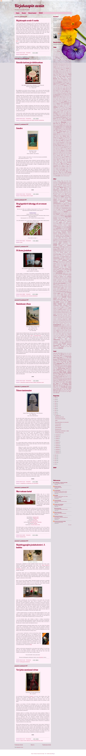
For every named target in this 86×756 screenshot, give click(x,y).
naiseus (57, 270)
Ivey (65, 83)
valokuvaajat (55, 335)
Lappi (68, 184)
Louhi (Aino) (65, 110)
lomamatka (54, 252)
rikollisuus (65, 294)
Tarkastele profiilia (61, 39)
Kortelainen (54, 100)
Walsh (62, 171)
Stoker (62, 154)
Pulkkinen (64, 136)
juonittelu (64, 221)
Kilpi (65, 94)
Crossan (57, 61)
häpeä (59, 215)
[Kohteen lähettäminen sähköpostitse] (33, 52)
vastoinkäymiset (60, 338)
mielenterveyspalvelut (68, 262)
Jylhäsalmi (59, 363)
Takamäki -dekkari (59, 388)
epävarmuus (69, 203)
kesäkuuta (57, 443)
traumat (69, 326)
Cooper (70, 60)
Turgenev (61, 162)
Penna (57, 133)
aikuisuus (67, 189)
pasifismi (54, 282)
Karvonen (63, 91)
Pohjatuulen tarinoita (62, 380)
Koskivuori (69, 367)
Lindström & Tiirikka (59, 109)
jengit (61, 220)
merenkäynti (59, 261)
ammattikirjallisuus (60, 192)
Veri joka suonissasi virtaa (35, 524)
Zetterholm (64, 174)
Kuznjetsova (57, 102)
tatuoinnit (66, 322)
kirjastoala (57, 235)
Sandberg (65, 147)
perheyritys (67, 283)
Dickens (70, 61)
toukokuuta (57, 445)
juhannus (66, 220)
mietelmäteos (58, 263)
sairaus (42, 740)
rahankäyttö (59, 292)
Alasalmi (58, 51)
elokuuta (57, 440)
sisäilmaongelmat (55, 309)
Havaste (60, 74)
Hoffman (62, 78)
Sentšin (57, 149)
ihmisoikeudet (59, 216)
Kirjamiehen (41, 657)
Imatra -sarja (63, 362)
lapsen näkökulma (56, 247)
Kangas (60, 90)
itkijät (62, 219)
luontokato (62, 254)
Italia (58, 184)
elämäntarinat (55, 202)
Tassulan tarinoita (59, 389)
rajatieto (65, 292)
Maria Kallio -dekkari (65, 372)
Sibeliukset (68, 186)
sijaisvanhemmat (58, 307)
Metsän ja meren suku (61, 373)
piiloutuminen (65, 285)
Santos (67, 147)
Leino (66, 107)
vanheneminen (55, 337)
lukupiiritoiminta (55, 253)
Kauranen (70, 92)
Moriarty (59, 120)
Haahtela (67, 70)
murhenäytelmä (69, 265)
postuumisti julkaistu (56, 289)
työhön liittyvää (66, 328)
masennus (54, 260)
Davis (65, 61)
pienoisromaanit (61, 285)
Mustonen (63, 122)
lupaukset (57, 255)
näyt (53, 274)
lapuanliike (62, 248)
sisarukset (58, 308)
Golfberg (70, 69)
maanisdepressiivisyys (68, 257)
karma (67, 226)
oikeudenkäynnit (55, 275)
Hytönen (70, 81)
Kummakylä (60, 368)
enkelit (63, 202)
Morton (68, 120)
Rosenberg (58, 142)
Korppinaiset (31, 696)
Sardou (54, 148)
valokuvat (58, 335)
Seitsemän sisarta (67, 384)
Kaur (67, 92)
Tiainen (59, 158)
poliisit (58, 287)
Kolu (64, 98)
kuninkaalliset (55, 243)
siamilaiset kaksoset (56, 306)
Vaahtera (67, 164)
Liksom (64, 108)
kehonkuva (60, 229)
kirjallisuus (61, 233)
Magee (64, 112)
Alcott (65, 51)
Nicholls (70, 124)
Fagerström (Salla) (68, 65)
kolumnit (70, 238)
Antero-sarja (66, 354)
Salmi (70, 146)
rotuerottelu (65, 298)
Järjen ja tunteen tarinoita (67, 363)
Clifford (63, 60)
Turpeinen (64, 162)
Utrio (62, 164)
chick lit (56, 196)
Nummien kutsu (56, 377)
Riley (62, 140)
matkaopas (59, 260)
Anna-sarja (62, 354)
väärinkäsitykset (55, 341)
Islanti (56, 184)
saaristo (42, 382)
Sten (54, 154)
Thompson (54, 158)
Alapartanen (55, 51)
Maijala (67, 112)
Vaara (70, 164)
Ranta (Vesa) (69, 138)
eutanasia (54, 208)
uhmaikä (54, 330)
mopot (70, 263)
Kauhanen (70, 91)
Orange (68, 130)
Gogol (65, 69)
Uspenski (59, 164)
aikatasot (59, 189)
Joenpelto (58, 86)
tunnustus (62, 327)
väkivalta (67, 340)
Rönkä (63, 145)
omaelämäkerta (69, 275)
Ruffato (70, 142)
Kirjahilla (56, 495)
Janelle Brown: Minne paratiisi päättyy (60, 501)
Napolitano (61, 124)
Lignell (62, 108)
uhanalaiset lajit (69, 329)
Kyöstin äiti (55, 103)
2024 (55, 401)
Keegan (59, 93)
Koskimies (60, 100)
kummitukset (65, 241)
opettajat (57, 277)
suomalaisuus (55, 316)
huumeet (54, 214)
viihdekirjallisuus (56, 339)
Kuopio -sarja (65, 368)
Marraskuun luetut (24, 491)
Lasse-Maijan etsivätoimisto (67, 369)
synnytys (64, 317)
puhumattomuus (69, 289)
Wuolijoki (70, 173)
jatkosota (58, 220)
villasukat (66, 339)
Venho (64, 167)
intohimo (70, 218)
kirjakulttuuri (69, 232)
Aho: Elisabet (64, 49)
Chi (56, 60)
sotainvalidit (55, 311)
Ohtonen (59, 129)
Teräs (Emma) (66, 157)
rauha (67, 293)
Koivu (70, 96)
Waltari (64, 171)
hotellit (59, 213)
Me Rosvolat (55, 373)
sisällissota (28, 195)
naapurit (65, 269)
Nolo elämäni (69, 376)
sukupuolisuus (65, 314)
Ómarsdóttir (67, 175)
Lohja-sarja (65, 370)
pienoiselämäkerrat (55, 285)
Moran (56, 120)
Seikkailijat (62, 384)
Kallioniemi (57, 90)
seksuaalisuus (69, 304)
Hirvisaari (55, 78)
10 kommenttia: (28, 240)
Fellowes (67, 66)
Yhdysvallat (69, 187)
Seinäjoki (65, 186)
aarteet (54, 188)
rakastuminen (39, 382)
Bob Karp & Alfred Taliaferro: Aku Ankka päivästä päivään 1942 (61, 497)
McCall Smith (66, 116)
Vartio (68, 166)
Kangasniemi (63, 90)
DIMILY (54, 357)
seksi (64, 304)
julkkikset (57, 221)
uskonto (58, 331)
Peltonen (64, 132)
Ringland (67, 140)
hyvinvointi (65, 214)
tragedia (62, 326)
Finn (56, 67)
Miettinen (60, 118)
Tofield (58, 159)
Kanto (66, 90)
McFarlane (58, 117)
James (59, 85)
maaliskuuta (58, 449)
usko (66, 330)
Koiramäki (59, 367)
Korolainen (63, 99)
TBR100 (41, 13)
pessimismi (57, 284)
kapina (63, 226)
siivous (70, 306)
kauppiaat (66, 228)
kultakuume (69, 240)
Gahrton (64, 68)
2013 (55, 460)
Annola (60, 52)
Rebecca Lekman (65, 382)
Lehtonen (59, 107)
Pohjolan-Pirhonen (64, 134)
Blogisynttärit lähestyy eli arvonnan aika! (62, 422)
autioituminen (55, 194)
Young (62, 174)
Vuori (58, 170)
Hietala (60, 76)
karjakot (65, 226)
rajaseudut (62, 292)
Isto (59, 83)
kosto (58, 239)
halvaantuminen (63, 209)
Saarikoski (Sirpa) (61, 146)
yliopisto (63, 345)
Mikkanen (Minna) (68, 118)
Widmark (65, 172)
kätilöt (61, 246)
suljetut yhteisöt (67, 315)
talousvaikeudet (69, 321)
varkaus (54, 338)
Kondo (54, 99)
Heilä (57, 75)
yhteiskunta (64, 343)
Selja (70, 148)
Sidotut (35, 519)
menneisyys (55, 261)
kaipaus (60, 223)
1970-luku (54, 180)
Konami (70, 98)
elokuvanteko (66, 197)
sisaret (67, 307)
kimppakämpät (58, 231)
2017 (55, 414)
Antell (63, 52)
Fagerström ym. (55, 66)
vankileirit (70, 337)
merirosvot (64, 261)
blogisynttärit (22, 54)
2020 (55, 408)
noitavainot (54, 271)
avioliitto (54, 195)
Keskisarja (56, 94)
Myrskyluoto (65, 375)
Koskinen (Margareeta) (68, 100)
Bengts (66, 56)
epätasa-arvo (65, 203)
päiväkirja (57, 291)
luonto (60, 254)
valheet (63, 333)
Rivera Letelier (55, 141)
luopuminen (69, 254)
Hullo (67, 361)
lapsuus (58, 248)
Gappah (70, 68)
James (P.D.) (62, 85)
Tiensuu (62, 158)
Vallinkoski (60, 166)
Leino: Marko (69, 107)
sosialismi (68, 310)
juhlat (68, 220)
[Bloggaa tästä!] (34, 52)
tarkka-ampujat (60, 322)
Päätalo (61, 137)
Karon (60, 91)
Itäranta (64, 83)
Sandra (19, 128)
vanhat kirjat (61, 336)
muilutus (62, 264)
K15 (53, 364)
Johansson (61, 86)
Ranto (60, 139)
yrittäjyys (54, 346)
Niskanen (64, 125)
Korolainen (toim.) (68, 99)
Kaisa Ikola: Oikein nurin (58, 505)
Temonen (67, 156)
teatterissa (57, 323)
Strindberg (54, 155)
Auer (67, 53)
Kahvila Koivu (57, 364)
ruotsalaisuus (67, 299)
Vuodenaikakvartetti (63, 391)
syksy (61, 317)
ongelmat (61, 276)
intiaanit (67, 218)
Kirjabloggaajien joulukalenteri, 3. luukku (62, 430)
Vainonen (60, 165)
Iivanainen (68, 82)
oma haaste (65, 275)
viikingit (62, 339)
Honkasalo (54, 79)
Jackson (54, 84)
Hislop (59, 78)
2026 (55, 397)
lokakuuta (57, 436)
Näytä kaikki (69, 524)
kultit (54, 241)
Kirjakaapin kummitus (58, 516)
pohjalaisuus (66, 286)
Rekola (60, 140)
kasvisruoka (54, 227)
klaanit (65, 236)
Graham (54, 70)
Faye (65, 66)
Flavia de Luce (55, 358)
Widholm (62, 172)
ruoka (61, 299)
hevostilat (60, 211)
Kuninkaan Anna (23, 304)
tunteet (65, 327)
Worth (67, 173)
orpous (56, 278)
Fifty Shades (69, 357)
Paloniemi (60, 131)
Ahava (54, 49)
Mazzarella (62, 116)
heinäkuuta (57, 442)
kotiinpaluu (62, 239)
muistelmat (65, 264)
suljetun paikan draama (61, 315)
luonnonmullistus (69, 253)
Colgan (68, 60)
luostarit (54, 255)
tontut (66, 324)
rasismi (62, 293)
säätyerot (61, 319)
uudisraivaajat (69, 331)
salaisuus (57, 301)
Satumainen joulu (35, 517)
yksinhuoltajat (60, 344)
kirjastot (61, 235)
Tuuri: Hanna (65, 163)
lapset (64, 247)
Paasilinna (57, 131)
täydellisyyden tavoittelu (60, 329)
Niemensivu (55, 125)
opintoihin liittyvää (61, 277)
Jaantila (68, 83)
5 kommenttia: (28, 52)
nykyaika (67, 273)
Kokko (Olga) (61, 98)
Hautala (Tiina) (55, 74)
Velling (62, 167)
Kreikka (61, 184)
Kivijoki (54, 96)
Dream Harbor (59, 357)
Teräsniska (70, 157)
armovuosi (59, 193)
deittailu (60, 196)
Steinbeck (70, 153)
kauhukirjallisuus (58, 228)
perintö (54, 284)
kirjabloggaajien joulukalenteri (25, 661)
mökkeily (63, 269)
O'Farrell (67, 128)
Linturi (70, 109)
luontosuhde (66, 254)
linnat (60, 251)
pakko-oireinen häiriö (68, 278)
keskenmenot (58, 230)
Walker (57, 171)
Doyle (54, 63)
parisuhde (69, 281)
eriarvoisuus (61, 204)
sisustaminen (65, 308)
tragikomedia (66, 326)
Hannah (61, 71)
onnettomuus (69, 276)
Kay (57, 93)
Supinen (65, 155)
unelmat (57, 330)
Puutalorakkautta (55, 382)
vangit (57, 336)
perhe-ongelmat (58, 283)
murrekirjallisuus (56, 267)
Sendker (54, 149)
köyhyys (63, 246)
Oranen (65, 130)
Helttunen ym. (67, 75)
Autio (63, 54)
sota (32, 483)
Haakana (70, 70)
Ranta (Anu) (66, 138)
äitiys (70, 346)
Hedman (66, 74)
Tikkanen (70, 158)
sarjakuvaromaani (56, 302)
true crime (56, 327)
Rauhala (63, 139)
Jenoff (56, 86)
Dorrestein (61, 62)
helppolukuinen (64, 210)
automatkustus (69, 194)
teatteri (54, 323)
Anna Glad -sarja (57, 354)
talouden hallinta (64, 321)
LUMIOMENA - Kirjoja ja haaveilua (60, 482)
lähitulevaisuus (67, 255)
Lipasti (54, 110)
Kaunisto (65, 92)
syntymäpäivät (67, 317)
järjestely (64, 222)
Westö (60, 172)
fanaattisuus (60, 208)
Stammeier (64, 153)
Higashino (54, 77)
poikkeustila (69, 286)
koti (59, 239)
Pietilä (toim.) (69, 133)
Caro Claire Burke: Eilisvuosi (59, 483)
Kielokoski (61, 366)
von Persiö (61, 175)
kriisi (58, 240)
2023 (55, 403)
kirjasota (54, 235)
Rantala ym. (57, 139)
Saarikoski (57, 146)
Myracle (68, 122)
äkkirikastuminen (55, 348)
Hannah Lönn (69, 358)
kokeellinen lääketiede (68, 237)
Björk (58, 57)
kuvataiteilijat (60, 245)
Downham (70, 62)
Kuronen (54, 102)
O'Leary (70, 128)
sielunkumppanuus (62, 306)
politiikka (62, 287)
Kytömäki (64, 102)
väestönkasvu (63, 340)
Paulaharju (54, 132)
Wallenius (59, 171)
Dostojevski (66, 62)
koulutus (56, 240)
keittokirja (69, 229)
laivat (67, 246)
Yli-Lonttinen (55, 174)
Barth (56, 56)
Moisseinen (62, 119)
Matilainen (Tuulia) (68, 115)
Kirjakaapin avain (29, 5)
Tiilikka (65, 158)
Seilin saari (62, 186)
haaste (59, 209)
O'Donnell (64, 128)
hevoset (58, 211)
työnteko (70, 328)
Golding (67, 69)
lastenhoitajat (69, 248)
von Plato (64, 175)
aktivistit (70, 189)
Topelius (70, 159)
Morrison (65, 120)
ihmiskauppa (55, 216)
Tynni (70, 163)
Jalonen (70, 84)
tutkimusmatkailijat (68, 327)
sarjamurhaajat (62, 302)
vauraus (66, 338)
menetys (31, 740)
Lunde (68, 111)
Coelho (66, 60)
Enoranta (54, 65)
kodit (57, 237)
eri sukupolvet (57, 204)
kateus (65, 227)
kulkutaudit (66, 240)
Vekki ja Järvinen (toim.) (57, 167)
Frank (54, 68)
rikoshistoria (69, 294)
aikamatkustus (55, 189)
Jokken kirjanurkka (58, 512)
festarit (54, 209)
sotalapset (66, 311)
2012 (55, 462)
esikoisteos (67, 205)
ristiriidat (65, 295)
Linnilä (68, 109)
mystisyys (54, 269)
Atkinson (65, 53)
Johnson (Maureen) (68, 86)
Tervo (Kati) (60, 157)
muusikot (63, 268)
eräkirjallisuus (62, 205)
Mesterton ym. (55, 118)
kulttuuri (57, 241)
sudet (66, 313)
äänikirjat (60, 348)
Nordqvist (60, 126)
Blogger (53, 753)
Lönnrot (59, 112)
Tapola (64, 156)
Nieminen (60, 125)
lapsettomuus (66, 247)
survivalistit (65, 316)
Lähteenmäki (55, 112)
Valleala (57, 166)
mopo (68, 263)
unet (60, 330)
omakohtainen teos (56, 276)
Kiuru (65, 95)
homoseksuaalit (55, 213)
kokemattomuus (55, 238)
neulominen (67, 270)
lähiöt (70, 255)
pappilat (60, 281)
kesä (67, 230)
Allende (67, 51)
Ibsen (63, 82)
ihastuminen (69, 215)
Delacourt (67, 61)
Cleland (61, 60)
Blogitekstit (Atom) (20, 747)
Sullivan (62, 155)
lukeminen (61, 252)
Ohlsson (56, 129)
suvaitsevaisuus (55, 317)
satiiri (65, 302)
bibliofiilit (59, 195)
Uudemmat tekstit (19, 744)
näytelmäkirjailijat (59, 274)
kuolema (25, 740)
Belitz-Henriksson (59, 56)
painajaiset (59, 278)
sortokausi (58, 310)
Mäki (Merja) (61, 123)
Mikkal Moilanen (55, 374)
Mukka (54, 122)
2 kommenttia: (28, 294)
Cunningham (60, 61)
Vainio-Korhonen (55, 165)
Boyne (61, 58)
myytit (60, 269)
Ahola (70, 49)
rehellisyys (58, 294)
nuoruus (64, 273)
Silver (67, 150)
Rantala (54, 139)
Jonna (60, 33)
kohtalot (60, 237)
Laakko (70, 103)
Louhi (62, 110)
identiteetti (62, 215)
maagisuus (69, 256)
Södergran (54, 156)
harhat (66, 209)
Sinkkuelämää (61, 385)
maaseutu (60, 259)
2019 (55, 410)
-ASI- (46, 753)
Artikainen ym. (62, 53)
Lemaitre (54, 108)
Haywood (63, 74)
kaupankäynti (63, 228)
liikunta (58, 251)
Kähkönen (58, 103)
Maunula (58, 116)
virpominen (69, 339)
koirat (63, 237)
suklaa (70, 313)
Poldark (54, 381)
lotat (58, 252)
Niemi (58, 125)
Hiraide (70, 77)
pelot (68, 282)
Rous (65, 142)
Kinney (54, 95)
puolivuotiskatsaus (58, 290)
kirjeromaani (67, 235)
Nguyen (68, 124)
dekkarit (62, 196)
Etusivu (17, 13)
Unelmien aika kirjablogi (58, 504)
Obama (54, 129)
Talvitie (57, 156)
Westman (54, 172)
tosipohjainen (55, 326)
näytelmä (56, 274)
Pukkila (61, 136)
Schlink (69, 148)
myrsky (70, 268)
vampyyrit (54, 336)
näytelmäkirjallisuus (65, 274)
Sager (67, 146)
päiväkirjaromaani (62, 291)
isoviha (60, 219)
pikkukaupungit (55, 286)
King (70, 94)
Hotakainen (65, 79)
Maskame (58, 115)
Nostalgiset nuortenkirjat (56, 186)
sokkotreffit (54, 310)
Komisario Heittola (64, 367)
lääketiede (28, 740)
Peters (66, 133)
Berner (70, 56)
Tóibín (54, 164)
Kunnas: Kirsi (69, 101)
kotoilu (70, 239)
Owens (54, 131)
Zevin (67, 174)
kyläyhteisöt (69, 245)
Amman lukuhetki (57, 500)
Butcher (57, 59)
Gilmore (62, 69)
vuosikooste (59, 340)
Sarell (56, 148)
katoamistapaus (68, 227)
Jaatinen (70, 83)
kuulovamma (67, 244)
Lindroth (54, 109)
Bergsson (68, 56)
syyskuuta (57, 438)
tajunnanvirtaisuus (55, 321)
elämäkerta (55, 200)
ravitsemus (54, 294)
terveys (68, 323)
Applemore (69, 354)
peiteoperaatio (60, 282)
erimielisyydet (68, 204)
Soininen (57, 153)
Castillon (70, 59)
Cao (62, 59)
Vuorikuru (67, 170)
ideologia (65, 215)
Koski (57, 100)
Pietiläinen (54, 134)
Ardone (65, 52)
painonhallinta (63, 278)
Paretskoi (64, 131)
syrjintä (70, 317)
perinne (70, 283)
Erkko (59, 65)
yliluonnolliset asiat (57, 345)
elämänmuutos (62, 201)
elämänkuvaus (69, 200)
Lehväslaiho (63, 107)
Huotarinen (54, 81)
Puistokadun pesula (59, 381)
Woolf (65, 173)
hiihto (63, 211)
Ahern (56, 49)
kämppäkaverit (55, 246)
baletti (57, 195)
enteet (70, 202)
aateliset (58, 188)
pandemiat (54, 281)
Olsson (60, 130)
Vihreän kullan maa (63, 390)
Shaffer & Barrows (68, 149)
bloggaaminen (63, 195)
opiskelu (70, 277)
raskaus (65, 293)
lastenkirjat (55, 250)
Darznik (63, 61)
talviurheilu (56, 322)
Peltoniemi (54, 133)
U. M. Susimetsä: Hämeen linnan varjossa (61, 509)
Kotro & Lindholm (58, 101)
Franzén (58, 68)
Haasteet (24, 13)
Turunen (54, 163)
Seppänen (62, 149)
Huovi (58, 81)
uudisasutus (65, 331)
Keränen (67, 93)
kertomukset (55, 230)
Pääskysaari (58, 137)
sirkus (65, 307)
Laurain (58, 106)
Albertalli (62, 51)
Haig (57, 71)
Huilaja (70, 79)
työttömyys (54, 329)
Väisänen (70, 170)
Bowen (59, 58)
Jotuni (59, 87)
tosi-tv (70, 324)
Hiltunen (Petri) (65, 77)
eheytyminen (58, 197)
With (56, 173)
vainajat (70, 332)
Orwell (70, 130)
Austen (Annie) (60, 54)
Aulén (54, 54)
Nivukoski (67, 125)
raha (57, 292)
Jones (56, 87)
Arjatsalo (70, 52)
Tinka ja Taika (66, 389)
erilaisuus (64, 204)
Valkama (54, 166)
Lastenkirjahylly (57, 490)
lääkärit (61, 256)
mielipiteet (54, 263)
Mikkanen (63, 118)
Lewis (59, 108)
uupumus (54, 332)
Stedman (67, 153)
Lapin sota (64, 184)
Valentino (70, 165)
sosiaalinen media (63, 310)
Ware (67, 171)
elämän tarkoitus (59, 200)
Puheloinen (57, 136)
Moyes (70, 120)
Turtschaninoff (69, 162)
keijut (63, 229)
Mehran (61, 117)
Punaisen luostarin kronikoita (66, 381)
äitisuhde (68, 346)
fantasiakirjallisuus (65, 208)
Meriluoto (64, 117)
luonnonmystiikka (55, 254)
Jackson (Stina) (58, 84)
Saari (68, 145)
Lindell (67, 108)
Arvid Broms (66, 180)
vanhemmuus (69, 336)
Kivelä (67, 95)
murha (65, 265)
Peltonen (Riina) (68, 132)
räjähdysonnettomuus (56, 300)
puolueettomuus (64, 290)
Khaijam (62, 94)
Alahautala (70, 50)
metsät (70, 261)
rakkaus (58, 293)
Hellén (64, 75)
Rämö (56, 145)
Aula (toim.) (69, 53)
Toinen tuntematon (24, 390)
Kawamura (54, 93)
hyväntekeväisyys (55, 215)
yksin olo (55, 344)
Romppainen (59, 141)
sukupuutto (69, 314)
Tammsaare (60, 156)
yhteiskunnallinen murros (57, 343)
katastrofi (62, 227)
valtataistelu (69, 335)
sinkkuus (62, 307)
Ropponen (54, 142)
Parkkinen (67, 131)
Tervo (57, 157)
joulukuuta (57, 415)
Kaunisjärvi (58, 366)
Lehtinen (61, 106)
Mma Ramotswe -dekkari (67, 374)
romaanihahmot (55, 297)
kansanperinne (55, 226)
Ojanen (65, 129)
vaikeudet (67, 332)
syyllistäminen (59, 318)
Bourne (56, 58)
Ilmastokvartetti (59, 362)
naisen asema (69, 269)
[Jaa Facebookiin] (36, 52)
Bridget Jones (56, 356)
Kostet (54, 101)
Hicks (57, 76)
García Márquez (55, 69)
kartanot (70, 226)
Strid (70, 154)
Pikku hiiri (69, 379)
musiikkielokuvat (55, 268)
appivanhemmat (69, 192)
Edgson (56, 63)
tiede (70, 323)
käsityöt (59, 246)
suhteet (68, 313)
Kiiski (64, 94)
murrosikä (61, 267)
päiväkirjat (67, 291)
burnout (70, 195)
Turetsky (57, 162)
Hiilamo (58, 77)
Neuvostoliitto (69, 185)
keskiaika (65, 230)
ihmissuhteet (68, 216)
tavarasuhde (69, 322)
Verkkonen (66, 167)
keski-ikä (62, 230)
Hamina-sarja (65, 358)
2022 (55, 404)
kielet (54, 231)
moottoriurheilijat (64, 263)
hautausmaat (55, 210)
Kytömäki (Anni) (68, 102)
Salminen (54, 147)
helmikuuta (57, 451)
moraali (54, 264)
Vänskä (54, 171)
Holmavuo (65, 78)
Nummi (54, 128)
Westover (57, 172)
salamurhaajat (62, 301)
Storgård (65, 154)
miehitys (57, 262)
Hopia (57, 79)
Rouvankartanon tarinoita (66, 383)
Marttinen (54, 115)
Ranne (58, 138)
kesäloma (69, 230)
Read (65, 139)
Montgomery (69, 119)
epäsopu (62, 203)
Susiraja (54, 387)
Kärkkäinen (62, 103)
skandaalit (67, 309)
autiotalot (59, 194)
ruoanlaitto (58, 299)
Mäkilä (64, 123)
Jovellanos (64, 87)
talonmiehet (60, 321)
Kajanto (64, 89)
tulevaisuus (59, 327)
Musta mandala (60, 375)
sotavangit (54, 313)
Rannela (60, 138)
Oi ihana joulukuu (23, 250)
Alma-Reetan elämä (66, 353)
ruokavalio (64, 299)
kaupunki (69, 228)
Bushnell (54, 59)
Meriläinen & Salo (68, 117)
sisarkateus (69, 307)
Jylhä (68, 87)
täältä (31, 644)
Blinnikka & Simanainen (63, 57)
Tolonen (67, 159)
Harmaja (70, 71)
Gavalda (59, 69)
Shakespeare (55, 150)
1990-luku (58, 180)
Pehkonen (59, 132)
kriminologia (61, 240)
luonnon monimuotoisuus (62, 253)
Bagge (68, 54)
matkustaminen (64, 260)
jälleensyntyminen (55, 222)
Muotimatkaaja (55, 375)
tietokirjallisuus (41, 120)
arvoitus (63, 193)
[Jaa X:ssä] (35, 52)
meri (62, 261)
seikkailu (54, 304)
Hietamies (64, 76)
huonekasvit (69, 213)
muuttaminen (67, 268)
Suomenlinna (57, 187)
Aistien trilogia (60, 353)
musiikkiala (69, 267)
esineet (70, 205)
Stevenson (56, 154)
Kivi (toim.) (69, 95)
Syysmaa (54, 388)
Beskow (54, 57)
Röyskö (66, 145)
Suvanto (68, 155)
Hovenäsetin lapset (59, 361)
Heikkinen (54, 75)
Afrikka (62, 180)
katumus (54, 228)
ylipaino (67, 345)
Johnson (64, 86)
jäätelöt (70, 222)
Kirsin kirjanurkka (57, 508)
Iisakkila (65, 82)
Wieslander (69, 172)
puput (67, 290)
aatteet (62, 188)
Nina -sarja (65, 376)
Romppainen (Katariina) (65, 141)
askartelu (27, 120)
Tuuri (62, 163)
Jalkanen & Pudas (66, 84)
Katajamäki (54, 366)
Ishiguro (54, 83)
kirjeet (63, 235)
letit (56, 251)
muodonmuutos (58, 265)
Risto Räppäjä (56, 383)
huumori (57, 214)
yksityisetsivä (69, 344)
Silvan (65, 150)
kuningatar (69, 241)
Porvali (70, 134)
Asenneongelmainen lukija (58, 522)
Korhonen (60, 99)
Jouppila (61, 87)
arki (54, 193)
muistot (54, 265)
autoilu (66, 194)
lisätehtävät (67, 251)
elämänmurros (55, 201)
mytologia (57, 269)
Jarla (53, 86)
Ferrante (70, 66)
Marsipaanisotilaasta (37, 335)
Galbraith (67, 68)
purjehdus (70, 290)
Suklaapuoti (69, 385)
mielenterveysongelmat (62, 262)
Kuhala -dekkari (55, 368)
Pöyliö (64, 137)
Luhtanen (70, 110)
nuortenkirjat (59, 273)
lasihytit (66, 248)
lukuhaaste (66, 252)
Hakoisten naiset (60, 358)
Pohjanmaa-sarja (55, 380)
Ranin (56, 138)
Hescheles (54, 76)
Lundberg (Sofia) (63, 111)
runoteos (55, 299)
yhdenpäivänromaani (68, 341)
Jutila (67, 87)
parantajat (63, 281)
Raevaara (38, 740)
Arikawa (67, 52)
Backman (65, 54)
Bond (70, 57)
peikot (57, 282)
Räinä (54, 145)
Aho (57, 49)
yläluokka (70, 345)
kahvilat (58, 223)
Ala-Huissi (66, 50)
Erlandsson (62, 65)
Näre (62, 128)
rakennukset (55, 293)
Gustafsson (63, 70)
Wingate (54, 173)
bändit (54, 196)
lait (65, 246)
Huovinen (60, 81)
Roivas (60, 383)
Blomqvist (68, 57)
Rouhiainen (62, 142)
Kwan (60, 102)
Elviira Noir (65, 357)
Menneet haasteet (32, 13)
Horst (59, 79)
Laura (54, 370)
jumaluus (61, 221)
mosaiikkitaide (58, 264)
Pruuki (54, 136)
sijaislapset (54, 307)
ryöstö (70, 299)
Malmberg (70, 112)
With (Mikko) (60, 173)
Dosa (64, 62)
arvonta (21, 242)
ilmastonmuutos (60, 218)
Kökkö (65, 103)
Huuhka (67, 81)
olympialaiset (60, 275)
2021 (55, 406)
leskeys (54, 251)
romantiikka (64, 297)
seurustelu (69, 305)
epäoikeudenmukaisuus (57, 203)
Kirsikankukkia (55, 367)
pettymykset (69, 284)
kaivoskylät (63, 223)
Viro (67, 187)
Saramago (70, 147)
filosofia (57, 209)
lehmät (63, 249)
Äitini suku (57, 392)
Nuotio (57, 128)
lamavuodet (69, 246)
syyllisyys (70, 318)
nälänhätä (70, 273)
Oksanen (67, 129)
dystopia (69, 196)
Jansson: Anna (69, 85)
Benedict (63, 56)
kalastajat (27, 382)
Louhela (60, 110)
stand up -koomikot (63, 313)
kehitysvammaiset (56, 229)
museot (66, 267)
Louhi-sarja (69, 370)
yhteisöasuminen (69, 343)
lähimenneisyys (62, 255)
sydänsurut (59, 317)
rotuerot (62, 298)
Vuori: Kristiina (62, 170)
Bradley (64, 58)
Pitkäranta (60, 134)
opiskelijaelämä (66, 277)
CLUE (64, 356)
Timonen (54, 159)
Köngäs (24, 195)
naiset (54, 270)
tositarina (60, 326)
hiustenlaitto (69, 211)
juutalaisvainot (69, 221)
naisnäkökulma (23, 483)
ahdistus (70, 188)
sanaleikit (66, 301)
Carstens (67, 59)
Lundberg (34, 382)
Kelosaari (64, 93)
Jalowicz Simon (55, 85)
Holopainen (69, 78)
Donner (59, 62)
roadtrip (68, 295)
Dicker (54, 62)
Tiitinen (67, 158)
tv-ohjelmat (58, 328)
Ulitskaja (56, 164)
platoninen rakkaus (61, 286)
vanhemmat (64, 336)
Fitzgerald (58, 67)
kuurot (70, 244)
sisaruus (61, 308)
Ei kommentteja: (28, 118)
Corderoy (54, 61)
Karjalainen (57, 91)
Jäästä (32, 335)
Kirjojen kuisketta (57, 486)
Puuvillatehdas (60, 382)
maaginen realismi (65, 256)
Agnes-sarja (55, 353)
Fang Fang (60, 66)
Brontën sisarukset (68, 58)
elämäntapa (69, 201)
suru (63, 316)
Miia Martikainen (68, 373)
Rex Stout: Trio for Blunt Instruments (60, 513)
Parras (70, 131)
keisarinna (66, 229)
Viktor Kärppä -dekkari (56, 391)
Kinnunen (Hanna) (61, 95)
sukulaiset (54, 314)
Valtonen (63, 166)
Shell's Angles (55, 385)
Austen (56, 54)
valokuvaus (66, 335)
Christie (58, 60)
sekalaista (26, 54)
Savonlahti (65, 148)
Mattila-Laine (55, 116)
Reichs (67, 139)
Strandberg (68, 154)
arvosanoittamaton (23, 120)
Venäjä (65, 187)
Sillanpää (62, 150)
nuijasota (65, 271)
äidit (65, 346)
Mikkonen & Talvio (56, 119)
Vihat (60, 390)
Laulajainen (55, 106)
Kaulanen (62, 92)
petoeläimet (61, 284)
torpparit (31, 195)
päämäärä (70, 291)
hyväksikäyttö (69, 214)
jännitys (22, 740)
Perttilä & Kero (63, 133)
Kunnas (65, 101)
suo (70, 315)
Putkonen (68, 136)
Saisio (69, 146)
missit (61, 263)
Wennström (69, 171)
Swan (70, 155)
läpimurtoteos (55, 256)
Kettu (59, 94)
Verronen (70, 167)
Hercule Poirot (66, 359)
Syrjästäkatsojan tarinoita (66, 387)
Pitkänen (58, 134)
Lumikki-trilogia (56, 372)
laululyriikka (59, 249)
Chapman (54, 60)
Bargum (54, 56)
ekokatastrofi (62, 197)
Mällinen (70, 123)
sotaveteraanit (58, 313)
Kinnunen (57, 95)
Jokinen (54, 87)
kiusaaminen (62, 236)
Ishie (70, 82)
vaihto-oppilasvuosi (59, 332)
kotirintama (65, 239)
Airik (63, 50)
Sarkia (61, 148)
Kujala (63, 101)
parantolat (66, 281)
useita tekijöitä (35, 483)
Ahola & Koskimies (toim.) (57, 50)
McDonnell (54, 117)
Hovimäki (64, 361)
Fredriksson (61, 68)
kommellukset (55, 239)
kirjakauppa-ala (64, 232)
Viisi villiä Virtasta (68, 390)
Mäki (57, 123)
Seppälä (33, 120)
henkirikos (55, 211)
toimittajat (63, 324)
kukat (64, 240)
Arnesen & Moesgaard (56, 53)
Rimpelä (65, 140)
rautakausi (69, 293)
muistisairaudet (69, 264)
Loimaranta (30, 295)
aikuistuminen (23, 382)
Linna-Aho (65, 109)
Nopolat (57, 127)
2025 (55, 399)
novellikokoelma (28, 483)
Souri (60, 153)
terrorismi (65, 323)
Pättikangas (55, 137)
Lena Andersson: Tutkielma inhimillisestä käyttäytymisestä (61, 518)
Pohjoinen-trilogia (68, 380)
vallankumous (69, 333)
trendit (54, 327)
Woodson (63, 173)
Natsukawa (64, 124)
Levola (57, 108)
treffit (70, 326)
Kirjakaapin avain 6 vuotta (27, 20)
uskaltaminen (63, 330)
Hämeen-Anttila (55, 82)
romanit (60, 297)
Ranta (63, 138)
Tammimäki (64, 388)
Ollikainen (57, 130)
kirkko (57, 236)
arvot (68, 193)
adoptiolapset (66, 188)
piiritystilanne (69, 285)
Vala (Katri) (66, 165)
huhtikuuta (57, 447)
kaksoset (67, 223)
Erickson (57, 65)
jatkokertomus (55, 220)
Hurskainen (64, 81)
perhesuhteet (63, 283)
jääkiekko (67, 222)
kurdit (70, 243)
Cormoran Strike (68, 356)
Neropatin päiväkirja (59, 376)
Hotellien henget (35, 520)
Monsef (66, 119)
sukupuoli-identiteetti (60, 314)
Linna (63, 109)
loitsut (70, 251)
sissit (63, 308)
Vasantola (70, 166)
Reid (69, 139)
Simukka (69, 150)
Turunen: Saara (58, 163)
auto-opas (62, 194)
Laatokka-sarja (59, 369)
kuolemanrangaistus (65, 243)
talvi (54, 322)
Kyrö (62, 102)
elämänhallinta (64, 200)
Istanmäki (57, 83)
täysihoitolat (65, 329)
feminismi (69, 208)
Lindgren (69, 108)
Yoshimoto (58, 174)
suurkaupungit (69, 316)
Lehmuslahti (57, 370)
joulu (30, 120)
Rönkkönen (60, 145)
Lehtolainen (55, 107)
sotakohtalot (63, 311)
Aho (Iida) (60, 49)
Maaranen (62, 112)
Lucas (68, 110)
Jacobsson (62, 84)
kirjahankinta (55, 232)
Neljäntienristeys (36, 518)
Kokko (57, 98)
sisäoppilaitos (64, 309)
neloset (64, 270)
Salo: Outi (59, 147)
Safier (65, 146)
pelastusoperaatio (64, 282)
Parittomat (35, 523)
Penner (60, 133)
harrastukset (69, 209)
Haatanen (54, 71)
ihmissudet (62, 216)
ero (70, 204)
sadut (68, 300)
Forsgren (70, 67)
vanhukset (59, 337)
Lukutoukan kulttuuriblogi (62, 185)
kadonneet (54, 223)
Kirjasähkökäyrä (19, 569)
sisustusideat (37, 120)
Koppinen (57, 99)
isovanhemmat (55, 219)
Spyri (61, 153)
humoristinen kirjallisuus (64, 213)
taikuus (64, 319)
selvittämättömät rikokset (57, 305)
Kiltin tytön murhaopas (67, 366)
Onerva (63, 130)
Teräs (63, 157)
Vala (63, 165)
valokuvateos (62, 335)
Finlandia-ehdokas (63, 183)
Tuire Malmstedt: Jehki (58, 487)
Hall (58, 71)
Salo (56, 147)
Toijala (61, 159)
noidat (70, 270)
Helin (61, 75)
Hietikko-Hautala (68, 76)
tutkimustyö (54, 328)
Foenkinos (61, 67)
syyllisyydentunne (64, 318)
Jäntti (70, 87)
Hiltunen (61, 77)
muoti (62, 265)
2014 (55, 458)
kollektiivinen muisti (61, 238)
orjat (53, 278)
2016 (55, 455)
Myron (70, 122)
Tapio (62, 156)
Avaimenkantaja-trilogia (66, 355)
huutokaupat (61, 214)
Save (63, 148)
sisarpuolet (54, 308)
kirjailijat (59, 232)
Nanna (68, 375)
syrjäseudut (54, 318)
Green (57, 70)
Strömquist (58, 155)
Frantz (56, 68)
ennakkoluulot (67, 202)
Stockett (60, 154)
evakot (57, 208)
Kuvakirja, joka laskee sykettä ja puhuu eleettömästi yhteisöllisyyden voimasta (60, 492)
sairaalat (70, 300)
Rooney (70, 141)
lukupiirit (70, 252)
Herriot (70, 75)
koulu (54, 240)
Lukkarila (54, 111)
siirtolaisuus (67, 306)
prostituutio (61, 289)
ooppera (54, 277)
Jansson (65, 85)
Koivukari (54, 98)
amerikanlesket (55, 192)
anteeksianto (65, 192)
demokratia (66, 196)
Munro (57, 122)
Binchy (57, 57)
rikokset (62, 294)
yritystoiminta (58, 346)
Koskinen (63, 100)
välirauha (70, 340)
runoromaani (69, 298)
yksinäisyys (64, 344)
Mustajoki (59, 122)
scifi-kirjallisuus (69, 302)
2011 (55, 464)
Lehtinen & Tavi (66, 106)
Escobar (65, 65)
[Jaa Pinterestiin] (37, 52)
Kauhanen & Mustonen (56, 92)
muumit (60, 268)
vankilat (67, 337)
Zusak (69, 174)
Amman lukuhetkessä (45, 565)
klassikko (68, 236)
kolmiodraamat (66, 238)
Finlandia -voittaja (61, 181)
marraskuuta (58, 434)
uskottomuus (61, 331)
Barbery (70, 54)
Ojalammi (62, 129)
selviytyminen (65, 305)
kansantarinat (60, 226)
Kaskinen (66, 91)
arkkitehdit (56, 193)
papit (57, 281)
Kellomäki (61, 93)
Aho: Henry (67, 49)
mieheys (54, 262)
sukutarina (55, 315)
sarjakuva (69, 301)
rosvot (59, 298)
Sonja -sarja (65, 385)
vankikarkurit (63, 337)
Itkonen (61, 83)
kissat (59, 236)
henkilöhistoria (68, 210)
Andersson (57, 52)
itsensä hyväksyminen (68, 219)
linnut (65, 251)
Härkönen (60, 82)
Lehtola (70, 106)
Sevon (64, 149)
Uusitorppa (64, 164)
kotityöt (68, 239)
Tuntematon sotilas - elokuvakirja (36, 522)
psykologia (35, 740)
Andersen (54, 52)
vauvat (70, 338)
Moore (54, 120)
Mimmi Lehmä (61, 374)
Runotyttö (55, 384)
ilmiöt (64, 218)
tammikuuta (58, 452)
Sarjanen (59, 148)
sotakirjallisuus (59, 311)
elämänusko (60, 202)
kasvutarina (31, 382)
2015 (55, 456)
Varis (65, 166)
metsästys (67, 261)
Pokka (68, 134)
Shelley (58, 150)
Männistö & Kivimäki (56, 124)
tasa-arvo (63, 322)
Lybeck (70, 111)
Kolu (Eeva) (67, 98)
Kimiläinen (68, 94)
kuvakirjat (55, 245)
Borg (54, 58)
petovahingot (65, 284)
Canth (60, 59)
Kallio (54, 90)
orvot (57, 278)
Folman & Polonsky (66, 67)
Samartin (62, 147)
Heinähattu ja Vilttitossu (58, 360)
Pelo (62, 132)
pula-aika (54, 290)
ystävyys (62, 346)
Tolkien (63, 159)
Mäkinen (67, 123)
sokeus (70, 309)
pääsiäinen (54, 292)
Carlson (64, 59)
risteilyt (63, 295)
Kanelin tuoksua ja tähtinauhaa (29, 62)
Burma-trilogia (61, 356)
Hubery (68, 79)
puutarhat (54, 291)
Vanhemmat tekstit (46, 744)
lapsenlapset (61, 247)
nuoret (68, 271)
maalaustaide (62, 257)
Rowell (68, 142)
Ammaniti (70, 51)
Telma (63, 389)
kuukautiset (62, 244)
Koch (61, 96)
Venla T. (57, 390)
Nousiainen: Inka (68, 126)
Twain (68, 163)
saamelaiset (61, 300)
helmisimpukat (59, 210)
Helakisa (59, 75)
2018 (55, 412)
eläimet (70, 197)
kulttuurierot (60, 241)
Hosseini (61, 79)
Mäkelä (54, 123)
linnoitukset (62, 251)
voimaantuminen (55, 340)
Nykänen (59, 128)
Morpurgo (61, 120)
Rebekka (70, 382)
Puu (70, 136)
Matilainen (63, 115)
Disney (56, 62)
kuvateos (65, 245)
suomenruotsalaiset (59, 316)
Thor (57, 158)
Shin (60, 150)
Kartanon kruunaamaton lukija (60, 521)
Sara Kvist (58, 384)
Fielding (54, 67)
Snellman (54, 153)
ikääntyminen (55, 218)
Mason (61, 115)
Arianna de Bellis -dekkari (57, 355)
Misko (60, 119)
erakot (54, 204)
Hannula (63, 71)
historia (22, 195)
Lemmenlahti (61, 370)
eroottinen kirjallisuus (56, 205)
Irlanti (54, 184)
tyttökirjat (62, 328)
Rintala (70, 140)
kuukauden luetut (23, 536)
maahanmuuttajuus (56, 257)
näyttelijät (70, 274)
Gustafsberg (60, 70)
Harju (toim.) (67, 71)
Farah (63, 66)
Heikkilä (69, 74)
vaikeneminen (64, 332)
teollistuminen (61, 323)
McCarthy (70, 116)
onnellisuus (65, 276)
